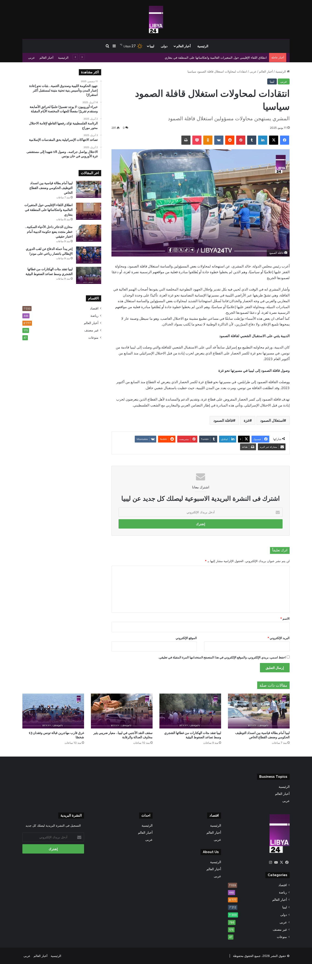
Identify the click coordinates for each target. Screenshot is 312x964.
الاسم (285, 618)
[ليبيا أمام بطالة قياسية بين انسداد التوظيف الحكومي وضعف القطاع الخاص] (88, 189)
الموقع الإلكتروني (186, 638)
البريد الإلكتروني (278, 638)
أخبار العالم (183, 46)
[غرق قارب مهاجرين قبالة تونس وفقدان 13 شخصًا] (53, 711)
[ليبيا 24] (156, 19)
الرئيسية (202, 46)
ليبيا (152, 46)
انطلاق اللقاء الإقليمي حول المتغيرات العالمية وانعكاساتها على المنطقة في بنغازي (48, 209)
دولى (164, 46)
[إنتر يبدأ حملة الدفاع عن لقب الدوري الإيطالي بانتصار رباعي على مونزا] (88, 255)
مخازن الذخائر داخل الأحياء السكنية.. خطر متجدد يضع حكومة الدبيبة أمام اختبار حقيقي (49, 231)
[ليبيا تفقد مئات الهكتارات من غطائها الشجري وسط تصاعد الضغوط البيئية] (88, 275)
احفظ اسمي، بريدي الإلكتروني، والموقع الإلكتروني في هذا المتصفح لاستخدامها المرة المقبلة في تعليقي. (222, 657)
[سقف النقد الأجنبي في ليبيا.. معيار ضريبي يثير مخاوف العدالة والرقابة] (122, 711)
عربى (31, 57)
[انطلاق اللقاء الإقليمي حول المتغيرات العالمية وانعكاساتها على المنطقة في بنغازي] (88, 211)
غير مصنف (91, 330)
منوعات (93, 337)
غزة (246, 420)
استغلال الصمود (272, 420)
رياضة (94, 315)
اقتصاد (94, 308)
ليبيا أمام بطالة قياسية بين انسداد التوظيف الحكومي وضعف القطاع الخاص (51, 187)
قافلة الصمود (223, 420)
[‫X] (281, 862)
